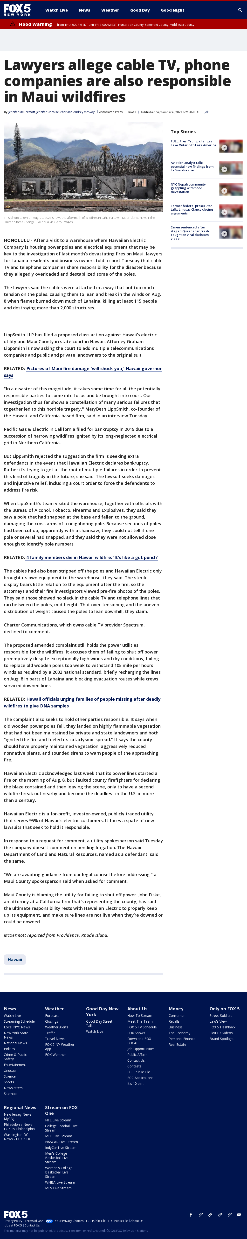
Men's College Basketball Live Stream (57, 1157)
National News (15, 1043)
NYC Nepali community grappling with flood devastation (188, 188)
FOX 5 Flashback (222, 1027)
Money (176, 1009)
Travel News (55, 1038)
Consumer (177, 1015)
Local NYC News (17, 1027)
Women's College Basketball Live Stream (58, 1172)
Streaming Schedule (19, 1021)
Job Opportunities (141, 1048)
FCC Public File (138, 1072)
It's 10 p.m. (135, 1083)
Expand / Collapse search (240, 10)
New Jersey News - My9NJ (19, 1116)
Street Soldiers (221, 1015)
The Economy (179, 1033)
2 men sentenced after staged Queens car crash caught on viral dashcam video (190, 233)
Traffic (50, 1033)
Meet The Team (140, 1021)
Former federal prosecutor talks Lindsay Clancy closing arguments (192, 209)
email (239, 1215)
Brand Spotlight (222, 1038)
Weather (54, 1009)
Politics (9, 1048)
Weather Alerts (56, 1027)
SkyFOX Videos (221, 1033)
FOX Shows (136, 1033)
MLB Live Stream (58, 1136)
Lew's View (218, 1021)
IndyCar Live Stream (60, 1147)
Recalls (174, 1021)
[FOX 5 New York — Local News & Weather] (20, 10)
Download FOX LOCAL (139, 1040)
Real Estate (177, 1044)
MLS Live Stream (58, 1188)
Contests (134, 1066)
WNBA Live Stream (60, 1182)
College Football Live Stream (61, 1128)
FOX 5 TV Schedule (142, 1027)
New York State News (16, 1035)
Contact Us (136, 1060)
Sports (9, 1082)
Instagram (201, 1215)
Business (176, 1027)
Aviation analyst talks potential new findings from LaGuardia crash (192, 166)
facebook (191, 1215)
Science (10, 1076)
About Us (137, 1009)
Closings (51, 1021)
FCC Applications (140, 1077)
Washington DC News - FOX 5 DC (17, 1136)
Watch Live (12, 1015)
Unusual (10, 1070)
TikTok (210, 1215)
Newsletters (13, 1088)
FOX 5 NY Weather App (59, 1046)
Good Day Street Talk (99, 1023)
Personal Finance (182, 1038)
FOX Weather (55, 1054)
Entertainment (15, 1064)
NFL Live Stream (58, 1120)
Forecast (52, 1015)
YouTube (220, 1215)
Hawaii (131, 112)
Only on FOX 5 (225, 1009)
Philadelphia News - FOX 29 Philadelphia (19, 1126)
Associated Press (111, 112)
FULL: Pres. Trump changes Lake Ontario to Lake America (193, 143)
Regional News (20, 1107)
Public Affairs (137, 1054)
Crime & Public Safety (15, 1056)
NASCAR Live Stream (61, 1141)
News (10, 1009)
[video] (231, 146)
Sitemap (10, 1093)
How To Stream (139, 1015)
